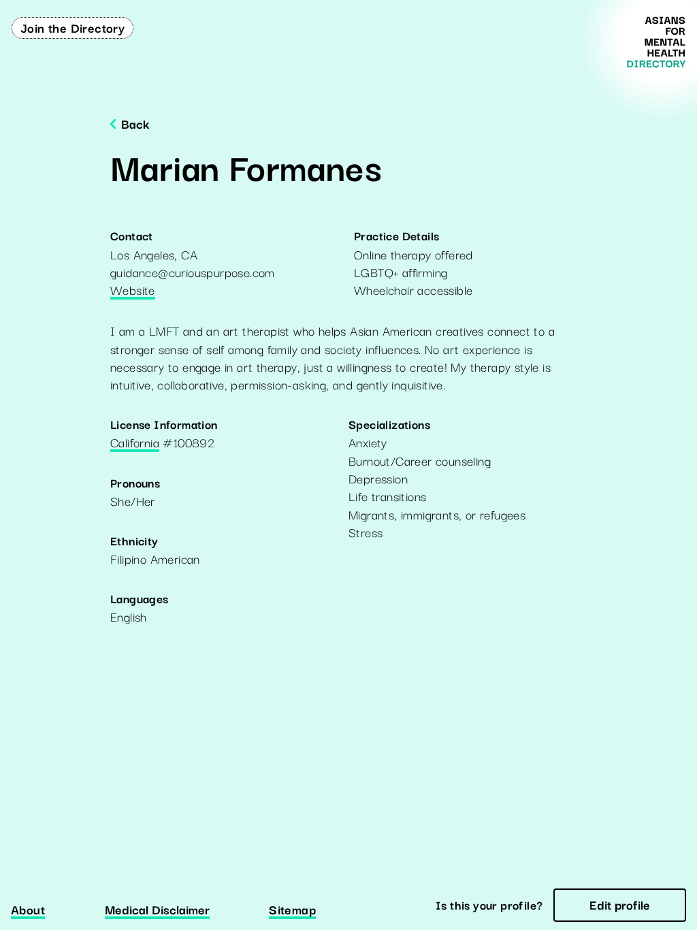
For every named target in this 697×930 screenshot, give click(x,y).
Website (132, 291)
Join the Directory (72, 27)
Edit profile (619, 904)
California (134, 443)
